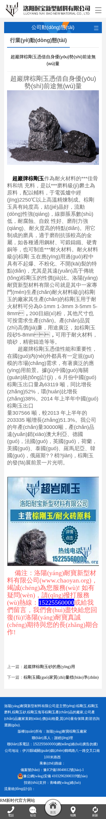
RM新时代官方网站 (17, 800)
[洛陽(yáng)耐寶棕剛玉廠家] (48, 9)
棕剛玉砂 (19, 712)
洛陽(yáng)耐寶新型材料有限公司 (30, 706)
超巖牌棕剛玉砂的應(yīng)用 (49, 666)
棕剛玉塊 (34, 712)
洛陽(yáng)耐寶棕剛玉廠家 (66, 731)
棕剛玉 (81, 706)
